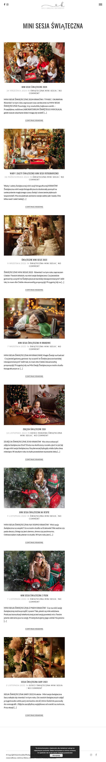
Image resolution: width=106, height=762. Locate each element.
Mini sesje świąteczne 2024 (34, 86)
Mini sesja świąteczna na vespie (34, 512)
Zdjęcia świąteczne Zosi (34, 429)
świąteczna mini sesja (44, 91)
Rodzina (43, 433)
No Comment (41, 436)
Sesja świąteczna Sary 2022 (34, 681)
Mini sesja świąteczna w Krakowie (34, 342)
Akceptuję (56, 755)
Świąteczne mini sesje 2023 (34, 259)
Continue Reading (34, 120)
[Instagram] (7, 4)
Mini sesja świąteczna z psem (34, 595)
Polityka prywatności (65, 753)
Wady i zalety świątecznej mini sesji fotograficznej (34, 173)
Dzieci (34, 433)
